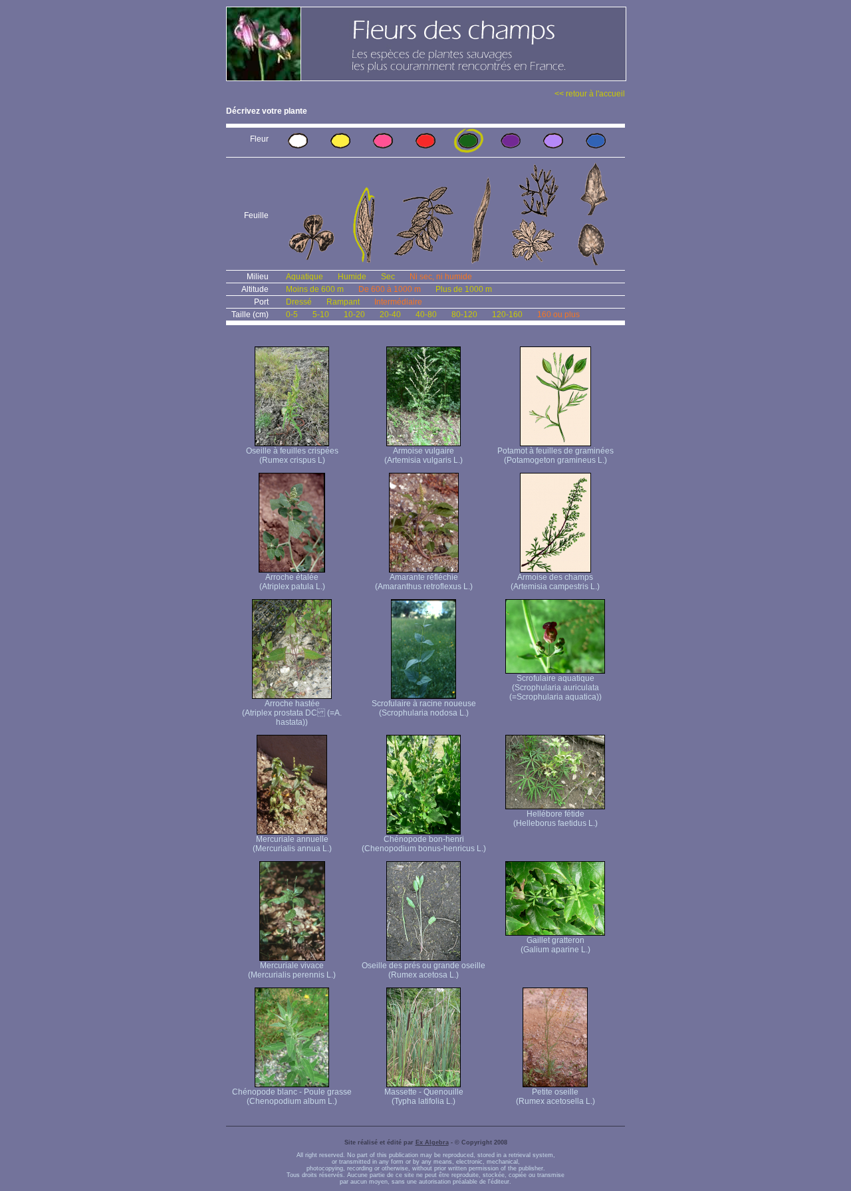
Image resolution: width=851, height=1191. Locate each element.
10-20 (354, 314)
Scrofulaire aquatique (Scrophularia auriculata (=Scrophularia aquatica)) (555, 688)
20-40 (390, 314)
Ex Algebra (432, 1142)
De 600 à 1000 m (389, 289)
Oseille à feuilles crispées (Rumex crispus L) (292, 455)
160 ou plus (558, 314)
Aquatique (304, 276)
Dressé (299, 302)
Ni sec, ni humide (441, 276)
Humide (352, 276)
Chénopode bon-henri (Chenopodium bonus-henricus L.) (424, 844)
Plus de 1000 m (463, 289)
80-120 (464, 314)
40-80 (426, 314)
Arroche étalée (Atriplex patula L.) (292, 582)
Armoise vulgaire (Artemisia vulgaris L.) (423, 455)
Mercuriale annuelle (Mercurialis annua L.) (292, 844)
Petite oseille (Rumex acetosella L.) (555, 1096)
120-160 (507, 314)
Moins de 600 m (315, 289)
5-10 (320, 314)
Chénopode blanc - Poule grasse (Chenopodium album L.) (292, 1096)
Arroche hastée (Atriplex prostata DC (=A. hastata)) (292, 713)
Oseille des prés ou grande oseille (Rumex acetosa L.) (423, 970)
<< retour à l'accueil (589, 93)
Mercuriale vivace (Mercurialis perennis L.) (292, 970)
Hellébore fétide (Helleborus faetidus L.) (555, 818)
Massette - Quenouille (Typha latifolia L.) (423, 1096)
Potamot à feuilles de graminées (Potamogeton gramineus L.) (555, 455)
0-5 (292, 314)
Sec (388, 276)
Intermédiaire (398, 302)
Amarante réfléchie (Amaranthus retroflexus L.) (424, 582)
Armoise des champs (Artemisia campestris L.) (555, 582)
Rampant (343, 302)
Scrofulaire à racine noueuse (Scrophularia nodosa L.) (424, 708)
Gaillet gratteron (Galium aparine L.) (555, 945)
